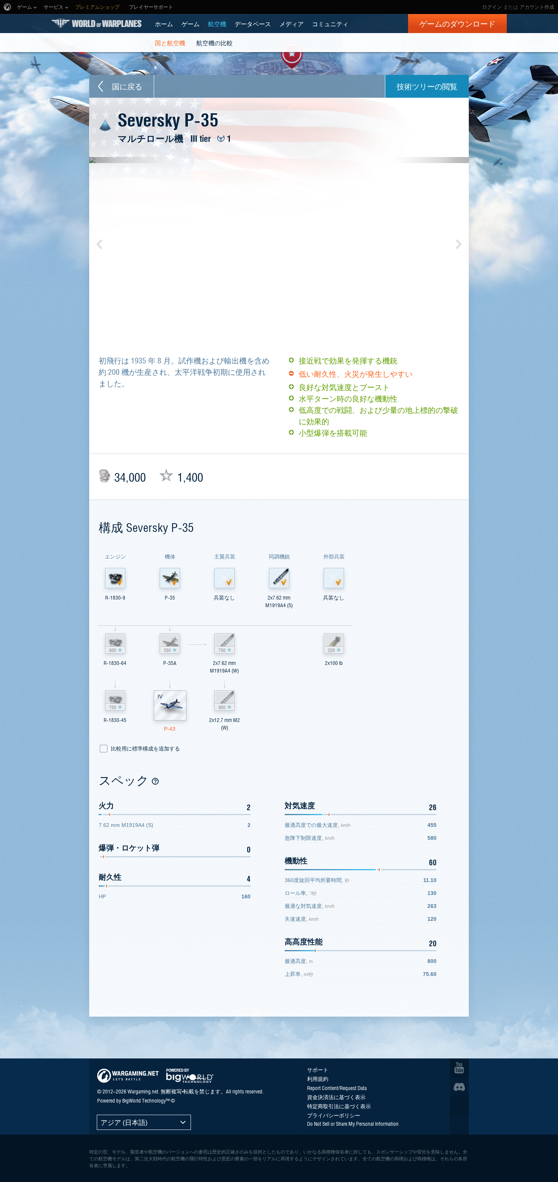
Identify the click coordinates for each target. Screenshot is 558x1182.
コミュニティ (330, 23)
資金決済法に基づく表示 (336, 1097)
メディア (291, 23)
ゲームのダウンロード (457, 23)
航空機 (217, 23)
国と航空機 (170, 42)
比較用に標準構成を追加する (145, 749)
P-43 (169, 729)
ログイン (492, 7)
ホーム (164, 23)
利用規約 (317, 1078)
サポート (317, 1069)
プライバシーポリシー (333, 1115)
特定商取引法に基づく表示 (339, 1106)
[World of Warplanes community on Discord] (459, 1086)
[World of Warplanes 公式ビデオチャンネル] (459, 1067)
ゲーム (190, 23)
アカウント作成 (537, 7)
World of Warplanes (96, 23)
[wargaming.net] (128, 1076)
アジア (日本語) (124, 1122)
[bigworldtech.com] (189, 1076)
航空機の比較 (214, 42)
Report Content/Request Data (337, 1088)
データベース (253, 23)
